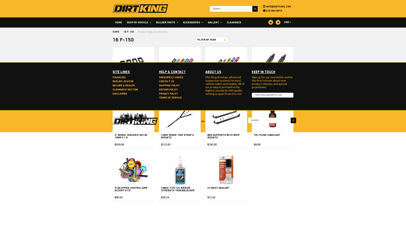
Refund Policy (168, 89)
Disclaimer (120, 93)
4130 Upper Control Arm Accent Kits (131, 189)
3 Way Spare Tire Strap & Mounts (177, 136)
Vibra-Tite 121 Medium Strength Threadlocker (178, 189)
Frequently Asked (171, 77)
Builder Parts (165, 22)
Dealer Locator (123, 81)
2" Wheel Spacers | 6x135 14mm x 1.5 (131, 136)
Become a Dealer (124, 85)
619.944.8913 (273, 10)
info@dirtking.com (278, 6)
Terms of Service (170, 97)
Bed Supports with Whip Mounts (223, 136)
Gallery (213, 22)
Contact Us (166, 81)
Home (118, 22)
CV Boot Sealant (218, 188)
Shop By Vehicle (137, 22)
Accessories (191, 22)
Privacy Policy (168, 93)
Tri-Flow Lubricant (267, 135)
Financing (119, 77)
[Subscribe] (289, 95)
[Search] (255, 9)
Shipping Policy (169, 85)
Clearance (234, 22)
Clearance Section (125, 89)
